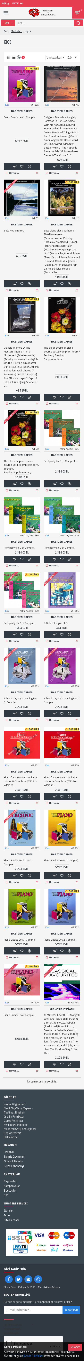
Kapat (76, 1347)
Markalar (16, 31)
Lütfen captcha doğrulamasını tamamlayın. (13, 1329)
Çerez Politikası (33, 1356)
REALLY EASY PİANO (62, 1009)
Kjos (7, 104)
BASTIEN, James (22, 111)
